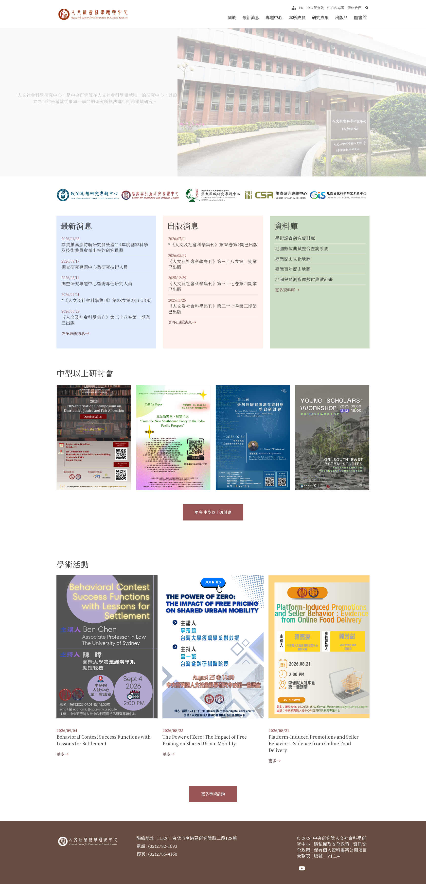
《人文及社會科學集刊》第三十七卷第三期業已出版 (212, 309)
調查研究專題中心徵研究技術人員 (94, 267)
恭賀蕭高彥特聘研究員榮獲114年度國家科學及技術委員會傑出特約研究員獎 (104, 247)
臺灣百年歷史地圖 (293, 269)
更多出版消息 (180, 322)
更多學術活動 (213, 794)
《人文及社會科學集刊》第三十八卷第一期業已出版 (105, 320)
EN (301, 7)
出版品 (341, 17)
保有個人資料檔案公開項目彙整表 (332, 853)
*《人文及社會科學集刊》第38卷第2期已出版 (106, 300)
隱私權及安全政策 (331, 844)
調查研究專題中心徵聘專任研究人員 (96, 284)
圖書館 (360, 17)
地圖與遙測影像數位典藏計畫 (304, 279)
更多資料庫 (285, 290)
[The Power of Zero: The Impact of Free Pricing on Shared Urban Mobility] (213, 646)
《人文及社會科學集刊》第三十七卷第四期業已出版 (212, 286)
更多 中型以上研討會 (213, 512)
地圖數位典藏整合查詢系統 (301, 248)
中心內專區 (335, 7)
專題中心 (274, 17)
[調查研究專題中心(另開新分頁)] (275, 195)
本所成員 (297, 17)
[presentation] (136, 161)
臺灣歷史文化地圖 (293, 259)
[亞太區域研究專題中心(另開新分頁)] (213, 195)
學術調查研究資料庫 (295, 238)
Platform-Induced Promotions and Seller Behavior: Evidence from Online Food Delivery (313, 743)
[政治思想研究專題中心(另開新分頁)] (87, 195)
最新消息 (250, 17)
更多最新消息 (73, 333)
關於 (232, 17)
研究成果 (320, 17)
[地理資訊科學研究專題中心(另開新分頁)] (338, 195)
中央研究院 (315, 7)
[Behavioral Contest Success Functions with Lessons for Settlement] (107, 646)
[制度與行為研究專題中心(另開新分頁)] (150, 195)
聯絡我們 (354, 7)
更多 (60, 754)
